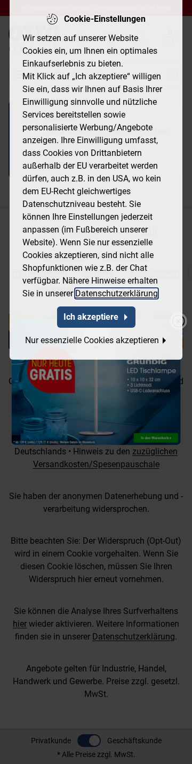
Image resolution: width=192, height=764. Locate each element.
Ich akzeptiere (90, 317)
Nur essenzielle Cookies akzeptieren (92, 340)
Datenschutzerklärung (116, 293)
